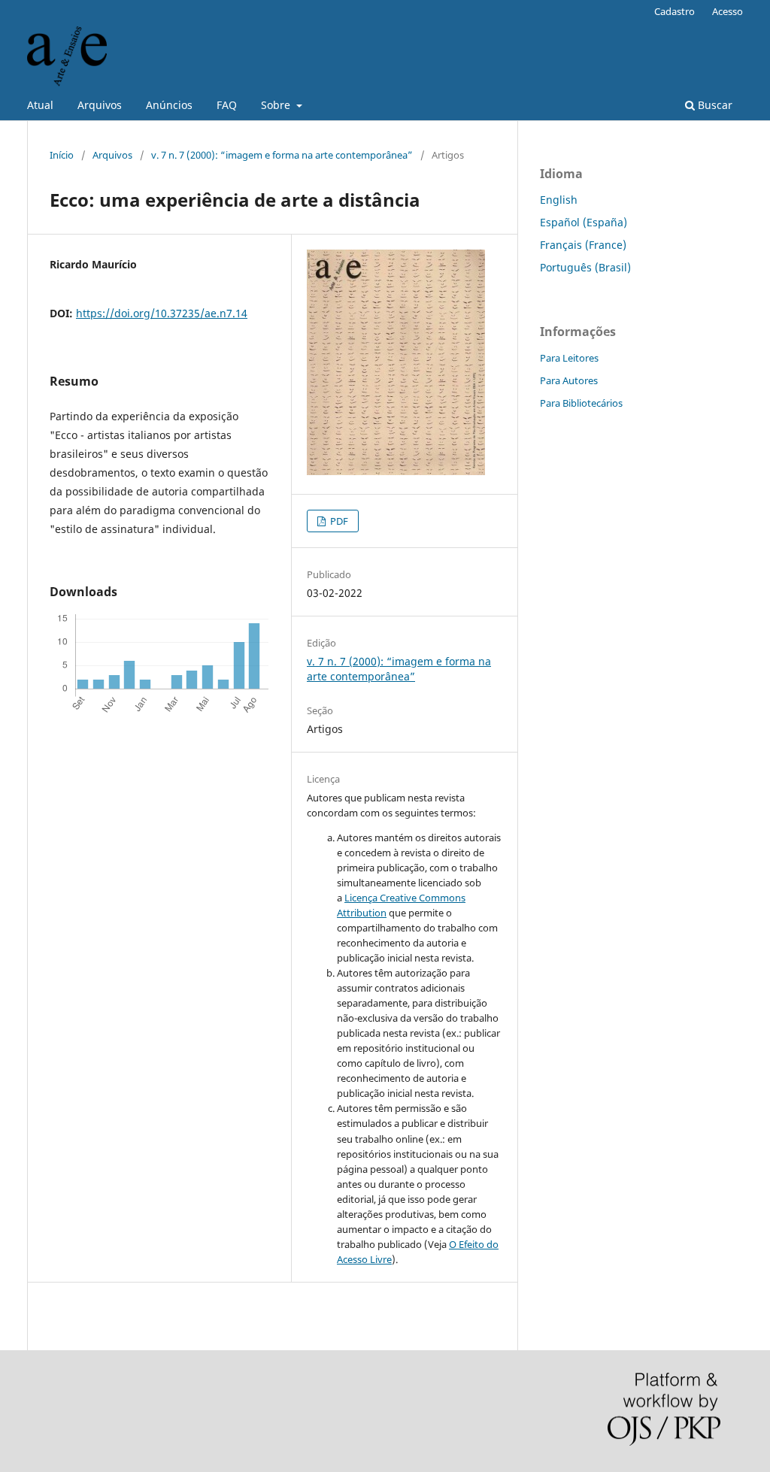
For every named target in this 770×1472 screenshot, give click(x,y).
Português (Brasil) (585, 267)
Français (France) (583, 245)
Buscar (713, 105)
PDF (338, 521)
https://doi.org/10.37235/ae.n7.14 (161, 313)
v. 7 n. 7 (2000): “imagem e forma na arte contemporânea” (282, 155)
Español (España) (583, 222)
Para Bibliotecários (581, 403)
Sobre (277, 105)
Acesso (727, 11)
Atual (40, 105)
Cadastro (674, 11)
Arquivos (99, 105)
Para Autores (569, 380)
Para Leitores (569, 358)
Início (62, 155)
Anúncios (169, 105)
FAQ (227, 105)
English (559, 199)
